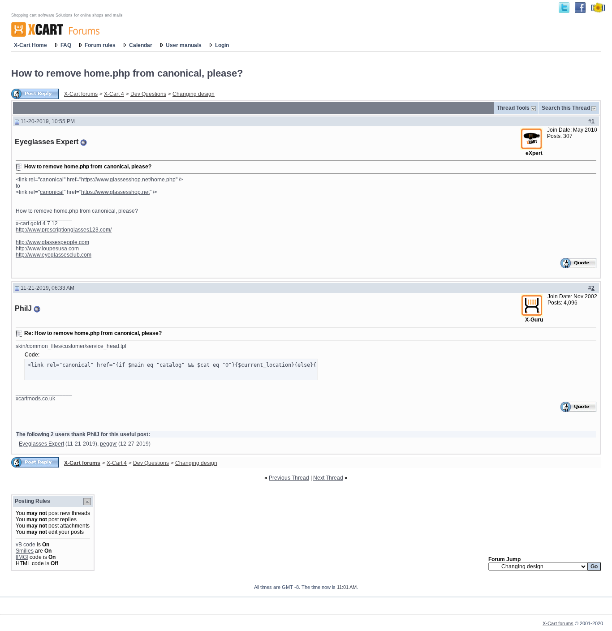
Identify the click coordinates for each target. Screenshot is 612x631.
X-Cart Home (30, 45)
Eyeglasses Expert (46, 142)
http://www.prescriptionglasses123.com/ (64, 230)
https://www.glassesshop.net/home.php (128, 179)
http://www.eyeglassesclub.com (53, 255)
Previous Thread (289, 478)
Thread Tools (513, 108)
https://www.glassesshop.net (115, 192)
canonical (52, 179)
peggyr (108, 444)
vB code (25, 544)
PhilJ (23, 308)
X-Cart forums (81, 94)
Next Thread (328, 478)
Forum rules (100, 45)
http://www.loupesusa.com (47, 248)
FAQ (65, 45)
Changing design (193, 94)
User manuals (184, 45)
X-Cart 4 (114, 94)
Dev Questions (148, 94)
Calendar (140, 45)
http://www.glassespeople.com (52, 242)
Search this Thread (566, 108)
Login (222, 45)
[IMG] (22, 557)
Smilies (25, 551)
